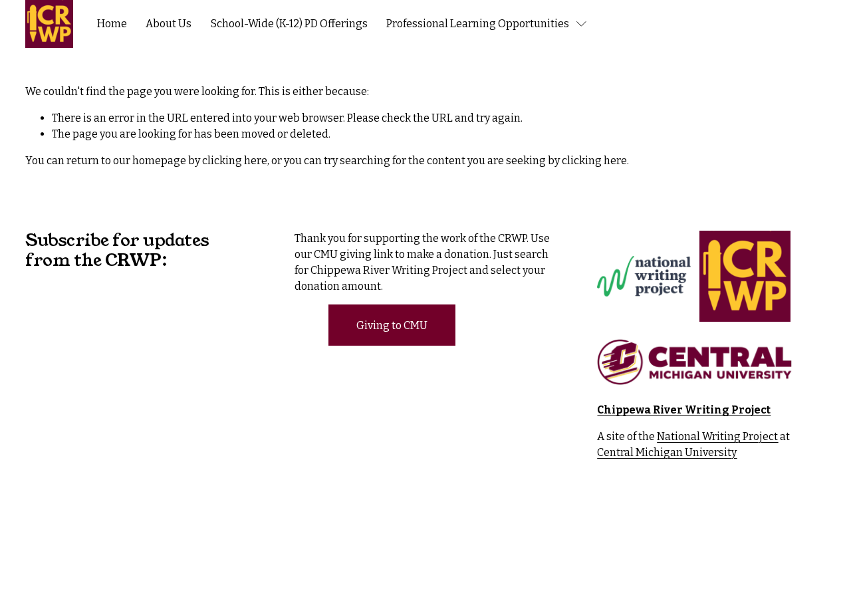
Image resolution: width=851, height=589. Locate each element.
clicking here (234, 160)
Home (112, 23)
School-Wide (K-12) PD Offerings (289, 23)
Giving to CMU (391, 325)
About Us (168, 23)
